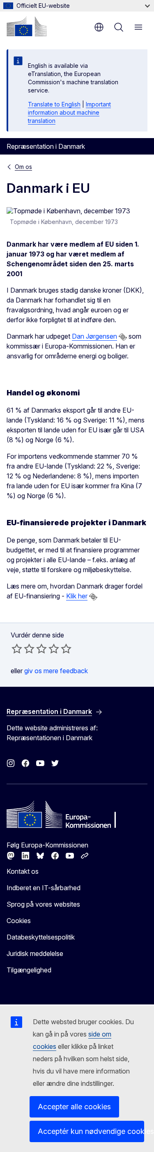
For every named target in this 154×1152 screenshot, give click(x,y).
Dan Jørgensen (94, 336)
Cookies (19, 921)
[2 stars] (23, 648)
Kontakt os (23, 871)
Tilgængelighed (29, 970)
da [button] (99, 27)
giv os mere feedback (56, 671)
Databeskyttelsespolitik (41, 937)
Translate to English (54, 104)
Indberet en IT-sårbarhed (43, 888)
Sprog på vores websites (43, 904)
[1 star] (17, 648)
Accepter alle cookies (74, 1106)
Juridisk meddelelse (35, 953)
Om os (23, 166)
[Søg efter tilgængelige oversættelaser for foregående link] (123, 337)
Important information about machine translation (69, 112)
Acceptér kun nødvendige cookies (91, 1131)
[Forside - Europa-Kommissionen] (27, 26)
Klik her (76, 596)
